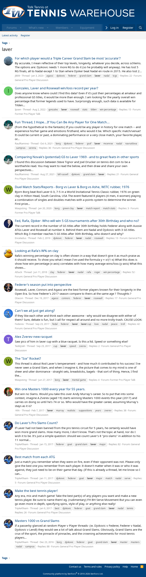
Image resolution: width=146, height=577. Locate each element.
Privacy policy (112, 566)
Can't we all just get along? (35, 310)
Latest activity (10, 35)
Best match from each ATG (35, 457)
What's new (36, 27)
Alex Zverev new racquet (33, 336)
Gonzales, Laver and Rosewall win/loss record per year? (56, 88)
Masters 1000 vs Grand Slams (37, 520)
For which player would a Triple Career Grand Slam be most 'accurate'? (68, 58)
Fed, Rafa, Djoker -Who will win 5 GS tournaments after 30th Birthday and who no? (77, 220)
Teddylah (20, 346)
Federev (19, 324)
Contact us (75, 566)
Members (62, 27)
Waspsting (21, 208)
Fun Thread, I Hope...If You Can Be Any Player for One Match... (62, 122)
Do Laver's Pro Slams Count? (36, 423)
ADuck (18, 272)
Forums (12, 27)
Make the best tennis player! (36, 490)
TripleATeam (21, 444)
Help (125, 566)
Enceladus (20, 238)
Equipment (87, 27)
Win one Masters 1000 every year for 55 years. (50, 389)
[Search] (140, 27)
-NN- (17, 410)
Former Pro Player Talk (27, 114)
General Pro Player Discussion (31, 80)
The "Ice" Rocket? (28, 358)
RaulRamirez (22, 143)
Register (25, 35)
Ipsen (18, 109)
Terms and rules (93, 566)
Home (134, 566)
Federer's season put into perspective (43, 284)
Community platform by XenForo (73, 573)
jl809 (17, 75)
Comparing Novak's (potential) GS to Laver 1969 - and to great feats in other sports (77, 157)
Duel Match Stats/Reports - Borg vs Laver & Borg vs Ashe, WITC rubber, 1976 (72, 187)
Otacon (19, 298)
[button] (20, 27)
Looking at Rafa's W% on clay (36, 251)
